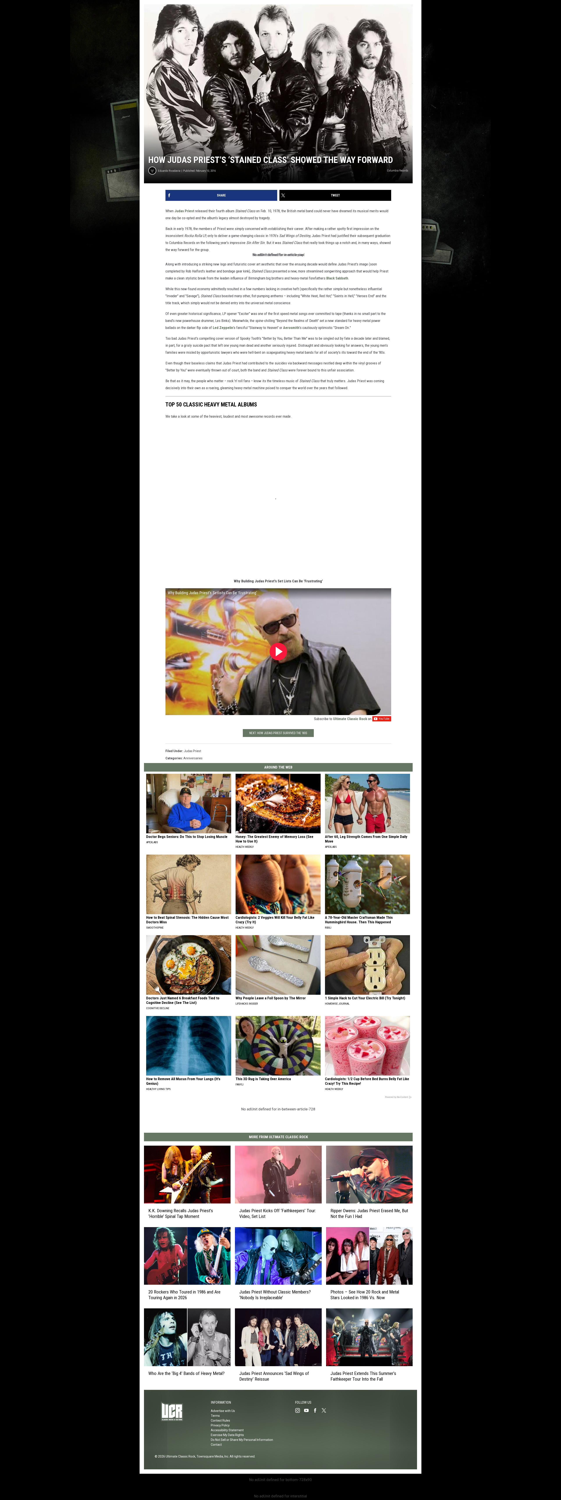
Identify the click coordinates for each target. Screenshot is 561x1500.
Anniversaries (192, 758)
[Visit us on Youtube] (308, 1410)
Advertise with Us (223, 1411)
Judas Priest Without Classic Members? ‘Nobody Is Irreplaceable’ (275, 1294)
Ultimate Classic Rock (350, 719)
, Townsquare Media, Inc (211, 1456)
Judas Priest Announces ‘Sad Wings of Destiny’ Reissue (274, 1376)
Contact (216, 1444)
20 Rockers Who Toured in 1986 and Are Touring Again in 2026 (184, 1294)
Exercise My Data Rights (227, 1435)
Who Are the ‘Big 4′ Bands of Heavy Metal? (186, 1373)
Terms (215, 1415)
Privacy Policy (220, 1425)
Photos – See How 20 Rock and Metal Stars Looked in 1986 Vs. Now (364, 1294)
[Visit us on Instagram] (299, 1410)
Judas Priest (184, 211)
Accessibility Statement (227, 1430)
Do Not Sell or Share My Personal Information (242, 1440)
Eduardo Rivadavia (169, 170)
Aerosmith (291, 327)
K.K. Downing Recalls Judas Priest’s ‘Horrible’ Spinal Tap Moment (180, 1213)
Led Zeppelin (223, 327)
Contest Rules (220, 1420)
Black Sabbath (337, 278)
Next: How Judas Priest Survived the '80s (278, 733)
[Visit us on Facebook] (316, 1410)
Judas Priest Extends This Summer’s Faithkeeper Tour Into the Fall (363, 1376)
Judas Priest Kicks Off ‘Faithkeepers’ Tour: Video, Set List (277, 1213)
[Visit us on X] (325, 1410)
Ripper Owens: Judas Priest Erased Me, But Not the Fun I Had (369, 1213)
